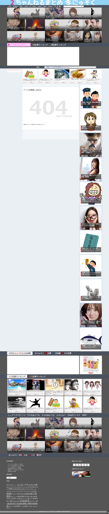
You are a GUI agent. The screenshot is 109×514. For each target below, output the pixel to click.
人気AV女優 (28, 494)
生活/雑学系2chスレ (13, 468)
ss (30, 6)
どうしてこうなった (16, 487)
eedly (26, 6)
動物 (22, 496)
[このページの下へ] (38, 67)
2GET (84, 415)
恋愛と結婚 (32, 496)
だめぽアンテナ (73, 415)
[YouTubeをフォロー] (85, 465)
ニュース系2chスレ (12, 467)
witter (21, 6)
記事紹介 (10, 471)
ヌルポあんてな (48, 415)
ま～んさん (25, 487)
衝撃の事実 (27, 503)
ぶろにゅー (61, 415)
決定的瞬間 (19, 498)
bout (34, 6)
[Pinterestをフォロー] (82, 465)
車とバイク (11, 506)
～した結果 (23, 506)
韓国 (15, 506)
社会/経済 (24, 500)
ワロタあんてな (33, 415)
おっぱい (20, 484)
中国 (18, 493)
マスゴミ (14, 493)
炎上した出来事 (32, 498)
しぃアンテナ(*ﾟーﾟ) (16, 415)
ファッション (27, 491)
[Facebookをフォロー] (77, 465)
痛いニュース (15, 501)
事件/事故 (22, 493)
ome (9, 6)
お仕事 (26, 484)
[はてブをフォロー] (80, 465)
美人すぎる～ (33, 501)
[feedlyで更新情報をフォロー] (88, 465)
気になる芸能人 (12, 498)
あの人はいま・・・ (12, 484)
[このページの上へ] (37, 67)
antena (39, 6)
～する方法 (30, 506)
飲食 (18, 506)
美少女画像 (17, 504)
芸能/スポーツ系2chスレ (14, 469)
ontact (50, 6)
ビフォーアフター (18, 491)
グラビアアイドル (19, 489)
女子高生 (27, 496)
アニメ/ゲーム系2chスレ (14, 464)
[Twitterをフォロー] (74, 465)
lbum (45, 6)
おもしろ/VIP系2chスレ (13, 465)
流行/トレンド (24, 498)
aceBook (15, 6)
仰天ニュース (14, 496)
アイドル (31, 487)
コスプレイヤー (29, 489)
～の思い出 (34, 506)
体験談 (19, 496)
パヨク (12, 491)
